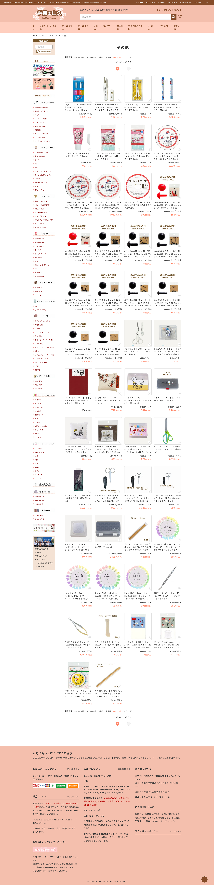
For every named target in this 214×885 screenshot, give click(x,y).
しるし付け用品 (40, 126)
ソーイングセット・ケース (43, 134)
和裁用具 (38, 130)
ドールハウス (39, 224)
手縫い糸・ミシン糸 (41, 152)
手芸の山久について (41, 549)
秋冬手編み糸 (40, 242)
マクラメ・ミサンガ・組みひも (44, 347)
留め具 (37, 179)
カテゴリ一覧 (172, 2)
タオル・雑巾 (39, 515)
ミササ (58, 36)
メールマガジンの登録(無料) (44, 563)
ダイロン (38, 418)
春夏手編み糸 (40, 239)
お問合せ (197, 2)
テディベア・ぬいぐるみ (42, 321)
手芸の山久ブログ (41, 556)
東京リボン (39, 467)
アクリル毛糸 (39, 246)
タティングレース (40, 254)
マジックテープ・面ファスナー (44, 171)
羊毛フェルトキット (41, 201)
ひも (36, 167)
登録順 (108, 57)
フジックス (38, 448)
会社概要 (139, 2)
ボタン (37, 186)
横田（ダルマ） (39, 415)
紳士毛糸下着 (40, 500)
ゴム (36, 164)
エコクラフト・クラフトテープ (44, 332)
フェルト (37, 328)
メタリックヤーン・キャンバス (44, 355)
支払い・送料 (150, 2)
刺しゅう (38, 351)
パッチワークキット (41, 212)
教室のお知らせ (186, 2)
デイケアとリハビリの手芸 (44, 220)
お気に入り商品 (40, 559)
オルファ (38, 478)
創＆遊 (37, 433)
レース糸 (38, 250)
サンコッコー (39, 475)
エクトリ (38, 437)
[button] (129, 68)
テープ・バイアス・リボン (43, 175)
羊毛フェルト (39, 325)
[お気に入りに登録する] (89, 100)
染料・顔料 (38, 336)
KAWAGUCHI (39, 452)
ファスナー (38, 160)
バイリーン (38, 463)
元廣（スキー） (39, 407)
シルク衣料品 (39, 519)
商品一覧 (161, 2)
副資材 (37, 370)
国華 (36, 460)
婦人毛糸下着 (40, 496)
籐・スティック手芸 (41, 362)
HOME (35, 36)
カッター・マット (40, 137)
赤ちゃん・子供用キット (42, 265)
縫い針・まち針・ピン (42, 111)
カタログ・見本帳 (40, 310)
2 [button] (123, 68)
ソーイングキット (40, 227)
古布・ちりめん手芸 (41, 358)
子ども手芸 (39, 344)
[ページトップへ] (204, 879)
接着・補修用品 (40, 156)
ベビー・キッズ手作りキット (44, 205)
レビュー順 (128, 57)
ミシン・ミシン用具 (41, 119)
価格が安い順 (79, 57)
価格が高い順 (91, 57)
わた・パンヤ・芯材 (41, 182)
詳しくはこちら (73, 769)
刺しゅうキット (39, 209)
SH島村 (37, 422)
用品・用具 (38, 257)
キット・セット (39, 261)
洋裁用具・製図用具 (41, 107)
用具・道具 (38, 291)
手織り (37, 366)
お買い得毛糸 (39, 276)
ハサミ (37, 115)
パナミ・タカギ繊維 (41, 426)
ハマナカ (38, 400)
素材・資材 (38, 272)
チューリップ (39, 430)
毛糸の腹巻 (39, 504)
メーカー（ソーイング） (46, 36)
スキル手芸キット (40, 216)
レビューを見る (40, 566)
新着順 (101, 57)
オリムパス (38, 411)
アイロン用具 (39, 122)
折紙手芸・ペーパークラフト (44, 340)
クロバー (38, 403)
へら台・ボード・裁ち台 (42, 141)
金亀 (36, 456)
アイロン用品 (39, 190)
